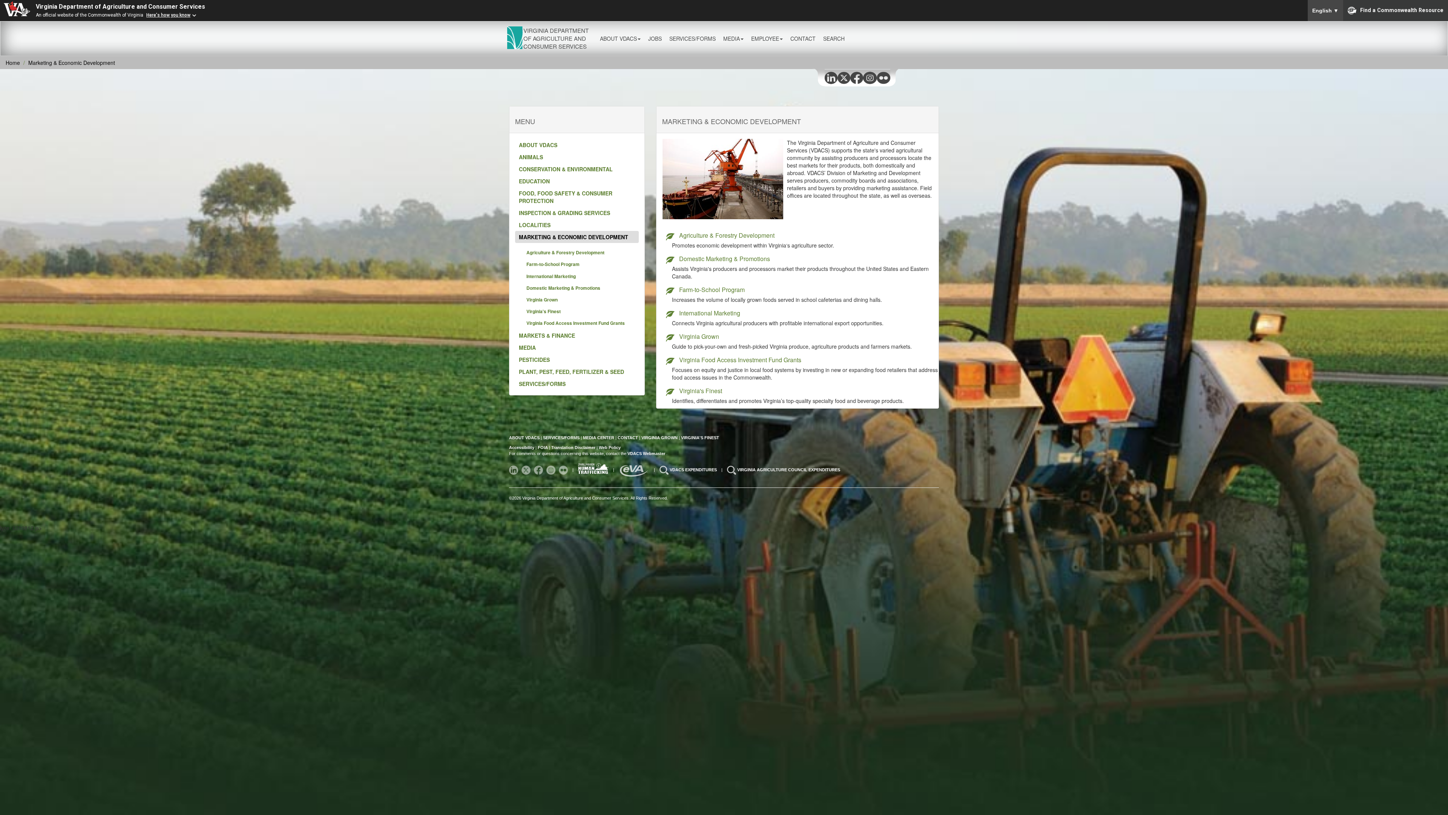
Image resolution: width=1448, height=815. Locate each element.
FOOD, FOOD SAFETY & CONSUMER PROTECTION (565, 197)
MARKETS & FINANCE (547, 335)
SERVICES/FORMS (542, 384)
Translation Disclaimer (573, 447)
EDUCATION (534, 181)
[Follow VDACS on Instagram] (551, 469)
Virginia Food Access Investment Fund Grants (575, 323)
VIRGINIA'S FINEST (700, 437)
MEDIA (527, 347)
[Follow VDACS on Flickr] (564, 469)
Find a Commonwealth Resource (1401, 10)
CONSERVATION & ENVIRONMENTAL (566, 169)
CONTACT (803, 38)
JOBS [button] (655, 38)
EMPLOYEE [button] (765, 38)
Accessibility (522, 447)
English (1325, 11)
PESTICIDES (534, 359)
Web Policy (610, 447)
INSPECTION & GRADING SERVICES (564, 213)
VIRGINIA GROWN (660, 437)
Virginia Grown (542, 299)
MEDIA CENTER (598, 437)
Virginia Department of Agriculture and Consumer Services (120, 6)
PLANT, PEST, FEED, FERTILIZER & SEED (571, 371)
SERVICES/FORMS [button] (692, 38)
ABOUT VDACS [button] (618, 38)
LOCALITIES (535, 225)
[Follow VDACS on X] (527, 469)
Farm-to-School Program (553, 264)
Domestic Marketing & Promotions (563, 287)
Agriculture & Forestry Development (565, 252)
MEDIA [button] (731, 38)
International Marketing (551, 276)
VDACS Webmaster (646, 453)
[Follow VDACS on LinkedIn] (514, 469)
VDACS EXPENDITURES (694, 469)
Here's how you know (168, 15)
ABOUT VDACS (538, 145)
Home (13, 62)
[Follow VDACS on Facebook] (539, 469)
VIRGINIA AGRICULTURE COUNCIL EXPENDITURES (788, 469)
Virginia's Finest (543, 311)
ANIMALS (531, 157)
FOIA (543, 447)
